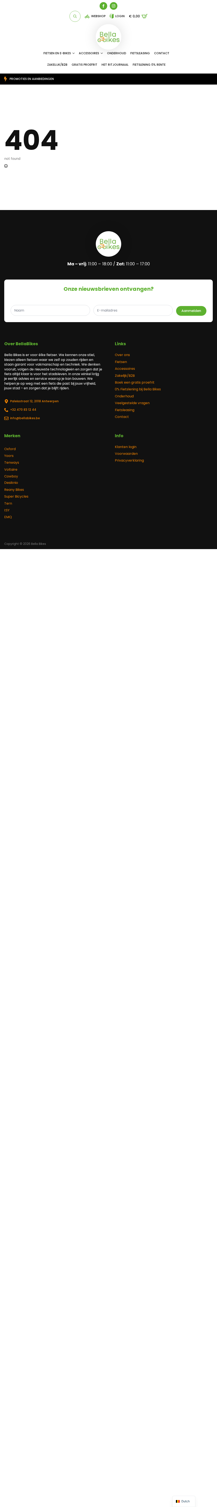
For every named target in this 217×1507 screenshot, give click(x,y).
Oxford (10, 449)
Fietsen (121, 362)
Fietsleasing (140, 53)
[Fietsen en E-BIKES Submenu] (75, 53)
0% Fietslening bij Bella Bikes (138, 389)
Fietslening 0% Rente (149, 65)
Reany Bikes (14, 489)
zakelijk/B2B (57, 65)
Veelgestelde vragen (132, 403)
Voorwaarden (126, 453)
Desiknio (11, 482)
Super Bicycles (16, 496)
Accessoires (89, 53)
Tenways (11, 462)
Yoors (9, 456)
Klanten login (125, 447)
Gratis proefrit (84, 65)
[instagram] (113, 6)
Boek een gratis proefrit (134, 382)
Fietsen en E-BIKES (57, 53)
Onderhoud (116, 53)
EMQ (8, 517)
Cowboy (11, 476)
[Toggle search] (75, 16)
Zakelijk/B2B (125, 375)
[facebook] (103, 6)
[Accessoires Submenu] (103, 53)
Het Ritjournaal (115, 65)
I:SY (7, 510)
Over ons (122, 355)
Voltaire (10, 469)
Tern (8, 503)
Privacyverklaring (129, 460)
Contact (161, 53)
